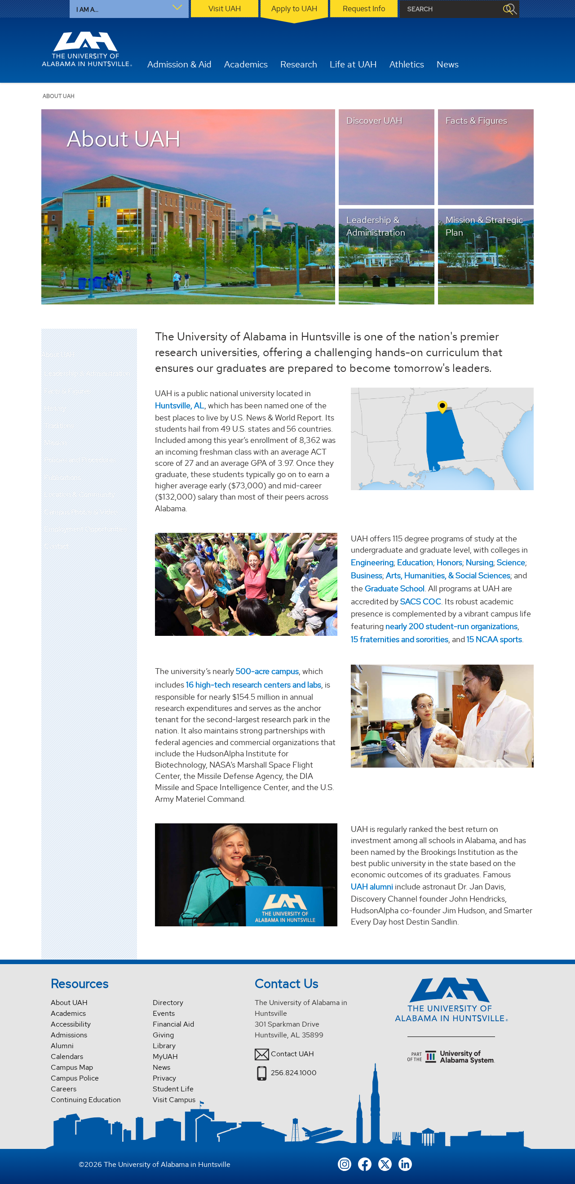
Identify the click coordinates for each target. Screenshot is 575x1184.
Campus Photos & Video (81, 512)
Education (415, 562)
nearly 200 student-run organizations (451, 626)
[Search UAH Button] (507, 9)
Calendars (67, 1056)
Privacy (164, 1078)
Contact (56, 546)
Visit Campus (174, 1099)
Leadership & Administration (87, 373)
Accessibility (71, 1024)
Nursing (479, 562)
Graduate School (395, 588)
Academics (68, 1013)
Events (164, 1013)
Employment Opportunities (85, 529)
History (55, 408)
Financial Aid (173, 1024)
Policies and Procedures (80, 460)
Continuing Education (86, 1099)
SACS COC (420, 601)
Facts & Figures (67, 391)
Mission (55, 442)
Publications (62, 477)
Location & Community (79, 494)
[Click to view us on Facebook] (365, 1163)
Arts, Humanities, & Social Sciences (448, 575)
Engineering (372, 562)
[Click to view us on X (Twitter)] (385, 1163)
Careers (63, 1089)
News (161, 1067)
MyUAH (165, 1056)
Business (366, 575)
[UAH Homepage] (86, 49)
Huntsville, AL (179, 405)
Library (164, 1045)
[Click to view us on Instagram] (344, 1163)
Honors (449, 562)
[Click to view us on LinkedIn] (405, 1163)
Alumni (62, 1045)
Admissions (69, 1035)
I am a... (87, 9)
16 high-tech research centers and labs (253, 684)
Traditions (59, 425)
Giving (163, 1035)
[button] (130, 373)
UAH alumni (372, 886)
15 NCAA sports (494, 639)
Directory (168, 1002)
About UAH (58, 355)
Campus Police (75, 1078)
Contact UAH (292, 1054)
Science (511, 562)
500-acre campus (267, 671)
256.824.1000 (294, 1072)
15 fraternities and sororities (399, 639)
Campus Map (72, 1067)
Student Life (173, 1089)
